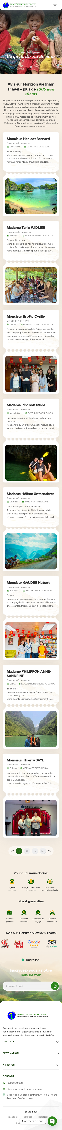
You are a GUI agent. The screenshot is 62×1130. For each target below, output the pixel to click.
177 (42, 851)
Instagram (43, 1117)
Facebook (13, 1117)
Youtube (28, 1117)
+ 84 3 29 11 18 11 (15, 1083)
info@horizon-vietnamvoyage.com (24, 1089)
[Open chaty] (52, 1121)
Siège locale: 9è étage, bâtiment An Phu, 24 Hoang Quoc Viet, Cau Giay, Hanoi (32, 1096)
